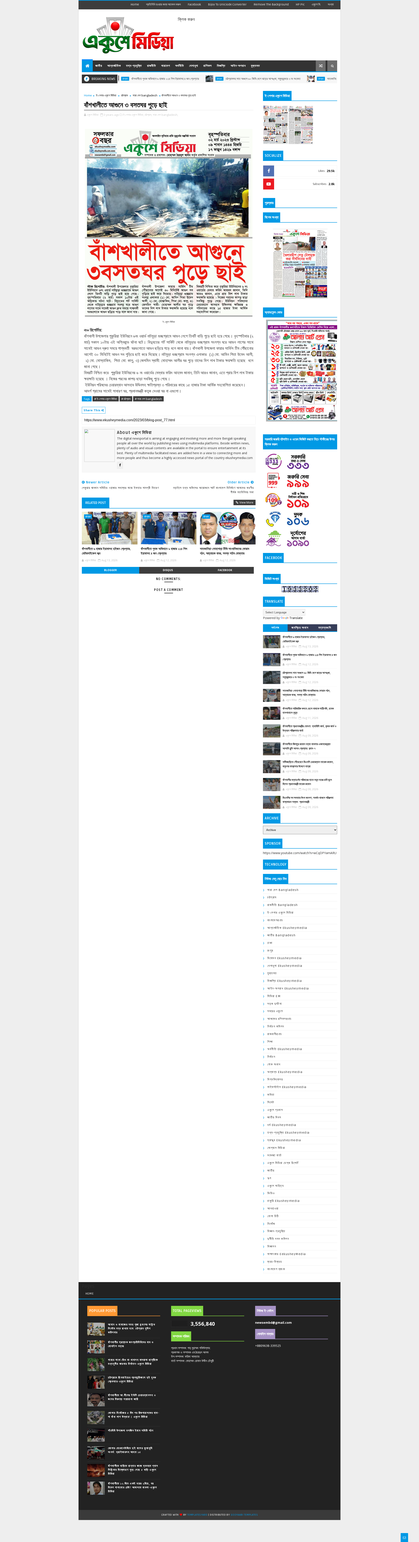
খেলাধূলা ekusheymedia (284, 966)
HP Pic (300, 4)
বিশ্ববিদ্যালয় (275, 1079)
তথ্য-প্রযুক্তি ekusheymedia (288, 1132)
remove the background (271, 4)
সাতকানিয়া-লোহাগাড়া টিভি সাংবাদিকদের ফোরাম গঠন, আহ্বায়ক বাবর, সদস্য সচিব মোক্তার (325, 79)
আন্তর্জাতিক (114, 66)
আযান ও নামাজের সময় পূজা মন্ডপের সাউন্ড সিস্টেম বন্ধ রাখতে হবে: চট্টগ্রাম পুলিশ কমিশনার (131, 1328)
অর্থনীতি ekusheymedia (284, 1049)
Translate (296, 618)
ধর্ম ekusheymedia (281, 1125)
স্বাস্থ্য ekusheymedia (284, 1140)
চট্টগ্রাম (173, 78)
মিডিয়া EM (274, 996)
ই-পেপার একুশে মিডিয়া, (133, 115)
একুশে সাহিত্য (275, 1186)
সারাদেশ (165, 66)
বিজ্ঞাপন (271, 1246)
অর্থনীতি (179, 66)
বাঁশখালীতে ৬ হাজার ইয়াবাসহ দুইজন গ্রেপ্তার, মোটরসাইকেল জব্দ (106, 551)
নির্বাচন (271, 1057)
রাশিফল (207, 66)
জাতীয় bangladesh (281, 935)
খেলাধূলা (193, 66)
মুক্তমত (255, 66)
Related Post (95, 503)
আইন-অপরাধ (238, 66)
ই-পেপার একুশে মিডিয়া (106, 95)
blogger (110, 570)
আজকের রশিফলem (279, 1019)
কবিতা (271, 1095)
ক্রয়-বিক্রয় (274, 1262)
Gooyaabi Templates (244, 1514)
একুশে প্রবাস (275, 1110)
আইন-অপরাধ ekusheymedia (288, 988)
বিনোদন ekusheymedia (284, 958)
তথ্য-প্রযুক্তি (134, 66)
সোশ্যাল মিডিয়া (276, 1148)
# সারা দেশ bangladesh (148, 399)
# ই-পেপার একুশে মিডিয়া (105, 399)
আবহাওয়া (273, 1208)
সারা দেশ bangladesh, (165, 115)
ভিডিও (271, 1193)
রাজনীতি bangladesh (282, 905)
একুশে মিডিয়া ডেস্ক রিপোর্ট (283, 1163)
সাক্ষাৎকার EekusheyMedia (286, 1254)
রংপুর (270, 950)
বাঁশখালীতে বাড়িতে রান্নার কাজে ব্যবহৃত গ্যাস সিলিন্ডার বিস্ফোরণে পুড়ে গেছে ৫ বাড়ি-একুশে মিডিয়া (133, 1469)
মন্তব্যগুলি (324, 627)
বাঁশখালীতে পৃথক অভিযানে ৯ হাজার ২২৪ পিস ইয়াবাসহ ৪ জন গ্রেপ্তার (119, 79)
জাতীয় (98, 66)
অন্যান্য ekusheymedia (284, 1072)
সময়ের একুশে (275, 1011)
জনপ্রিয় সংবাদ (300, 627)
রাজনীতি (151, 66)
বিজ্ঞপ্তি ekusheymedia (284, 981)
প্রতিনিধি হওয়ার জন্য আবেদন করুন (163, 4)
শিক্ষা (270, 1042)
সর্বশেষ (275, 627)
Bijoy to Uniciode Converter (227, 4)
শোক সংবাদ (273, 1064)
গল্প (269, 1178)
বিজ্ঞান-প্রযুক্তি (276, 1231)
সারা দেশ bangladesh (145, 95)
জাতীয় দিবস (274, 1117)
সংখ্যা (331, 4)
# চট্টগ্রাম (126, 399)
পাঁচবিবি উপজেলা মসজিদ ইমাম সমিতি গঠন (130, 1430)
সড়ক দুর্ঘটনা (274, 1004)
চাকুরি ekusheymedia (283, 1201)
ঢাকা (269, 943)
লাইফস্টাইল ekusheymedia (287, 1087)
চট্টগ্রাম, (148, 115)
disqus (168, 570)
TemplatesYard (197, 1514)
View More (246, 502)
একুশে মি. (316, 4)
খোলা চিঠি (273, 1216)
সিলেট (270, 1102)
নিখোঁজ (271, 1224)
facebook (194, 4)
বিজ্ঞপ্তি (221, 66)
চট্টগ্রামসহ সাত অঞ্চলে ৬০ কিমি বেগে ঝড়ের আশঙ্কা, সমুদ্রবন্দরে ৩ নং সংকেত (216, 79)
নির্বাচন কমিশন (275, 1026)
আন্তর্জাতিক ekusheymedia (287, 928)
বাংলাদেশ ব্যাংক (276, 1269)
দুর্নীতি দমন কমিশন (278, 1239)
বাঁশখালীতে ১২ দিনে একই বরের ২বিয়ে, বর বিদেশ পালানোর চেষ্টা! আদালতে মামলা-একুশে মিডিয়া (132, 1487)
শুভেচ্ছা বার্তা (274, 1155)
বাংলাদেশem (275, 920)
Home (135, 4)
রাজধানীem (274, 1034)
